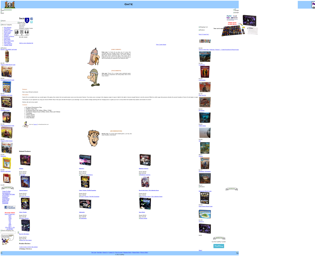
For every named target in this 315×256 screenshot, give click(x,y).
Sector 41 (35, 124)
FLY (10, 220)
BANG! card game (6, 171)
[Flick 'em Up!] (205, 108)
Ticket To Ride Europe (6, 141)
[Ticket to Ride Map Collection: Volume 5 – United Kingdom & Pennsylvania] (205, 62)
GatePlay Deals (8, 45)
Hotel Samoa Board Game (205, 206)
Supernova (81, 168)
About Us (105, 252)
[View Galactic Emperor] (24, 196)
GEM (9, 218)
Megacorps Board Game (205, 191)
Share (200, 250)
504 (200, 141)
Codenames (202, 65)
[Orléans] (205, 169)
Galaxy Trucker (23, 212)
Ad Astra (21, 168)
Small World (5, 198)
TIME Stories (202, 125)
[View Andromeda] (83, 218)
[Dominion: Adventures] (205, 184)
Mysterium (201, 110)
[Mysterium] (205, 123)
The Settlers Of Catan (8, 194)
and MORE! (10, 229)
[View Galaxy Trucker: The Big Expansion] (89, 196)
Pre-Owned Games (9, 40)
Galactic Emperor (23, 190)
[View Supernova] (89, 174)
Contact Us (111, 252)
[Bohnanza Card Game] (7, 168)
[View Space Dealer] (143, 218)
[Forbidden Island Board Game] (7, 123)
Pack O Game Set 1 (10, 214)
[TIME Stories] (205, 138)
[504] (205, 153)
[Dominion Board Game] (7, 107)
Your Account (118, 252)
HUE (10, 215)
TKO (10, 217)
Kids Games (7, 39)
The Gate (93, 252)
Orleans (201, 156)
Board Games (7, 32)
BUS (10, 226)
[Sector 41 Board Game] (205, 234)
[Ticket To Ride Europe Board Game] (7, 153)
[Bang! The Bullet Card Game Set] (7, 62)
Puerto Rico (5, 196)
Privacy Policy (144, 252)
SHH (10, 224)
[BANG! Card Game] (7, 184)
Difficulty (6, 35)
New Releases (7, 27)
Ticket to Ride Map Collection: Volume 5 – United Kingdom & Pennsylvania (219, 49)
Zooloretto (5, 203)
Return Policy (136, 252)
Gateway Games (8, 30)
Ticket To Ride (6, 191)
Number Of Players (9, 36)
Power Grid (5, 200)
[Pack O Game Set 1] (205, 47)
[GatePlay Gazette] (219, 246)
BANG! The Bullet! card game (9, 49)
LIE (10, 223)
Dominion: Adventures (205, 171)
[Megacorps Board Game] (205, 203)
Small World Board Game (7, 125)
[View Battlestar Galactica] (144, 174)
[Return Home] (9, 8)
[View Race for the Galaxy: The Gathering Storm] (150, 196)
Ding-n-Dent (7, 42)
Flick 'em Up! (202, 95)
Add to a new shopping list (26, 43)
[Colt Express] (205, 92)
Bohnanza (3, 156)
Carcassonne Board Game (7, 80)
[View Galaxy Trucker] (24, 218)
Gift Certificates (8, 43)
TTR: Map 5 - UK (10, 227)
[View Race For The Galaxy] (25, 240)
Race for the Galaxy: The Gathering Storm (149, 190)
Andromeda (82, 212)
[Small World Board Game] (7, 138)
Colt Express (202, 80)
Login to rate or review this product (28, 247)
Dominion (5, 197)
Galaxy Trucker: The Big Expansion (87, 190)
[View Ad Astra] (22, 174)
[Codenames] (205, 77)
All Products (7, 29)
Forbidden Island (5, 110)
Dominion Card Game (6, 95)
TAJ (10, 221)
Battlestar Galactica (143, 168)
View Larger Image (161, 44)
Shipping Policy (127, 252)
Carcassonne (6, 193)
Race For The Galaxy (24, 234)
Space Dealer (142, 212)
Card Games (7, 33)
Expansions (7, 37)
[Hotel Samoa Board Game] (205, 219)
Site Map (99, 252)
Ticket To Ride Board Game (8, 64)
